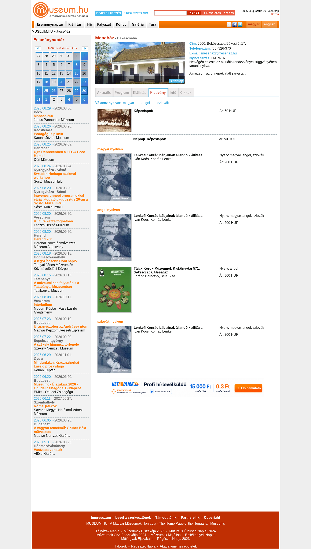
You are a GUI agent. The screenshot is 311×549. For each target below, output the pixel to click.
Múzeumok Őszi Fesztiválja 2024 (121, 535)
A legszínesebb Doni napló (55, 261)
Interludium (43, 304)
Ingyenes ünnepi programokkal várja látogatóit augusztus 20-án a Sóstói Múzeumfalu (61, 199)
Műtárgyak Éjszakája (137, 539)
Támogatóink (165, 517)
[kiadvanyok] (158, 92)
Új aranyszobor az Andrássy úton (60, 326)
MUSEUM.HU (42, 31)
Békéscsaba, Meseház (151, 272)
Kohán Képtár (44, 370)
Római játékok (45, 406)
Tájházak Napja (107, 531)
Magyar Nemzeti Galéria (52, 435)
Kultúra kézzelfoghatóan (53, 221)
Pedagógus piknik (48, 134)
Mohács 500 (43, 116)
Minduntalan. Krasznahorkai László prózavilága (56, 364)
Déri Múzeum (44, 159)
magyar (128, 103)
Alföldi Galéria (44, 453)
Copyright (212, 517)
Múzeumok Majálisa (166, 535)
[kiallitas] (140, 92)
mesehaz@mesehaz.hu (219, 53)
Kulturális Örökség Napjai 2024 (192, 531)
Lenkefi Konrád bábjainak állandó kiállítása (168, 155)
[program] (122, 92)
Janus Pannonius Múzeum (54, 120)
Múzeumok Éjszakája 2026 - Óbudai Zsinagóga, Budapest (57, 386)
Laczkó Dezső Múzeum (51, 225)
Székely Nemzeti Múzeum (53, 348)
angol (146, 103)
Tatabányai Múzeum (49, 290)
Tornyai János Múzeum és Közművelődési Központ (53, 266)
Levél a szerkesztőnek (133, 517)
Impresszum (101, 517)
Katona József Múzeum (51, 138)
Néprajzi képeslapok (149, 139)
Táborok (120, 546)
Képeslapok (143, 111)
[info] (173, 92)
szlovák (163, 103)
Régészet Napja (143, 546)
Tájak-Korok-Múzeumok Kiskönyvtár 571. (167, 268)
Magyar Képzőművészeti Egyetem (59, 330)
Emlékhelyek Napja (200, 535)
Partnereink (190, 517)
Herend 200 (43, 239)
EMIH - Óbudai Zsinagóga (53, 392)
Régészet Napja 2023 (173, 539)
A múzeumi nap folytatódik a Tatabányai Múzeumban (56, 284)
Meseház (63, 31)
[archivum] (186, 92)
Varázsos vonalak (48, 450)
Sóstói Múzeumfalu (48, 181)
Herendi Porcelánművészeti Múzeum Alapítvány (55, 245)
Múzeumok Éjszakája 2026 (144, 531)
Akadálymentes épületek (178, 546)
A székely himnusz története (56, 344)
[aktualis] (104, 92)
